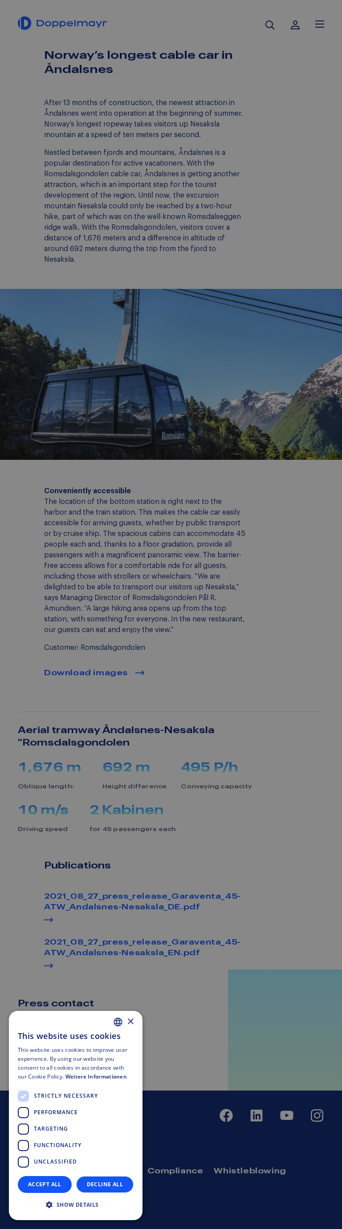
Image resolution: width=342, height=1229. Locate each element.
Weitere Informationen (96, 1076)
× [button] (130, 1021)
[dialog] (75, 1115)
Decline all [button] (105, 1184)
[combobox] (118, 1022)
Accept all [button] (44, 1184)
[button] (76, 1205)
